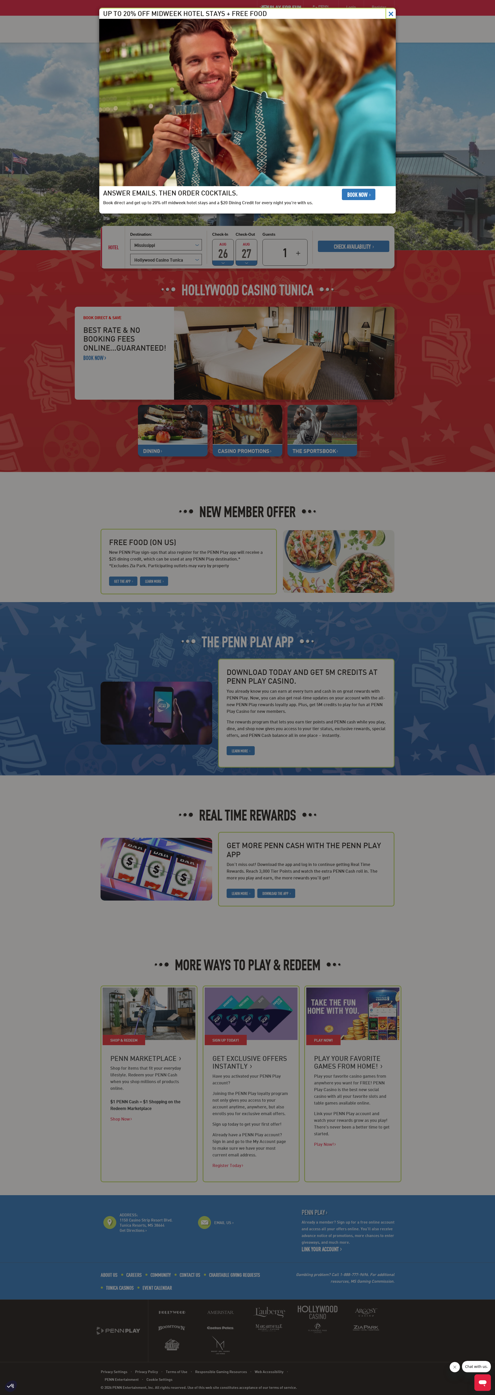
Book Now (357, 194)
